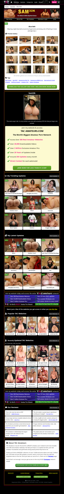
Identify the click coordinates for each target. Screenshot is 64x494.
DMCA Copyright (53, 473)
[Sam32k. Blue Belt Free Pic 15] (52, 59)
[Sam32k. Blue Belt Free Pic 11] (12, 59)
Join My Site (53, 309)
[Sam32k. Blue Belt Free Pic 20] (52, 69)
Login (35, 2)
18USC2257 (11, 473)
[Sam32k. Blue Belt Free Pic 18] (25, 69)
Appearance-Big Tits (24, 80)
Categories (30, 2)
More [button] (40, 2)
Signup (54, 2)
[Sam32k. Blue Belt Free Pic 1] (12, 40)
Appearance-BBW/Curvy (36, 80)
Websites (16, 2)
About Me (19, 19)
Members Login (42, 19)
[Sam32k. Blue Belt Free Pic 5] (52, 40)
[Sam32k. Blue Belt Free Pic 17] (12, 69)
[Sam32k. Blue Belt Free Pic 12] (25, 59)
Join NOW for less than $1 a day (32, 168)
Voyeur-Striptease (34, 82)
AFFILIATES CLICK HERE (23, 477)
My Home (9, 19)
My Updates (30, 19)
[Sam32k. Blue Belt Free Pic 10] (52, 50)
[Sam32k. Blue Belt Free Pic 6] (12, 50)
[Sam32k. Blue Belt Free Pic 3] (39, 40)
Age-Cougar (8, 80)
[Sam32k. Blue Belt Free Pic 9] (39, 50)
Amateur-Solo (24, 82)
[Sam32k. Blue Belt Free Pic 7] (25, 50)
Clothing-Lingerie (15, 82)
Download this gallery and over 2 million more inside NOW (32, 87)
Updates (22, 2)
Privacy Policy (39, 473)
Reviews (50, 456)
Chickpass (47, 459)
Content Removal (24, 473)
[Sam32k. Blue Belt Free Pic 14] (39, 59)
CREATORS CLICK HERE (40, 477)
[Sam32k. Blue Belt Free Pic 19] (39, 69)
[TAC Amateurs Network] (6, 2)
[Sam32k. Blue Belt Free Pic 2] (25, 40)
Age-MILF (15, 80)
